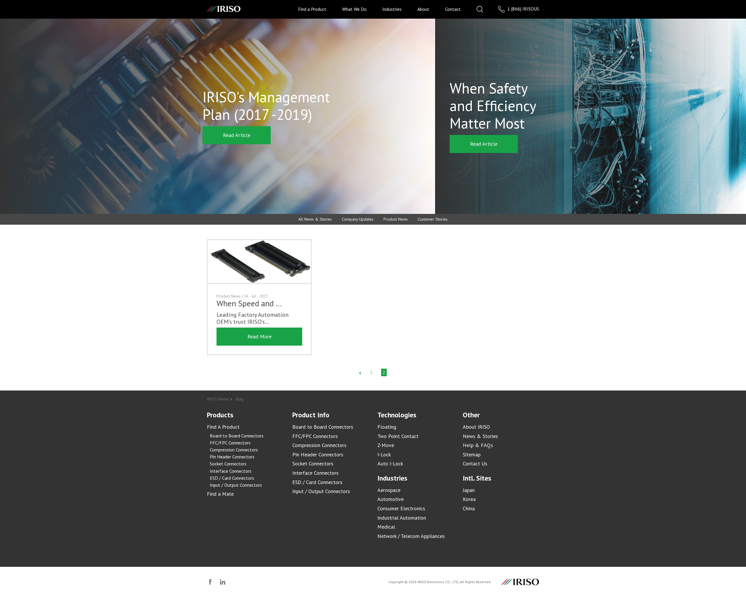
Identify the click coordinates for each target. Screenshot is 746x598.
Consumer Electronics (401, 508)
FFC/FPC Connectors (230, 443)
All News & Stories (315, 219)
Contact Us (475, 463)
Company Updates (358, 219)
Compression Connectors (234, 450)
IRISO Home (217, 399)
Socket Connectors (228, 464)
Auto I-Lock (390, 463)
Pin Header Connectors (232, 457)
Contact (453, 9)
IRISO (223, 9)
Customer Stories (433, 219)
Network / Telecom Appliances (411, 536)
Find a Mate (220, 493)
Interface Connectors (230, 471)
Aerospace (388, 490)
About (423, 9)
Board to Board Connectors (236, 436)
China (469, 508)
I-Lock (384, 454)
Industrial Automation (401, 517)
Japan (469, 490)
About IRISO (476, 426)
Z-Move (385, 445)
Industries (392, 9)
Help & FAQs (478, 445)
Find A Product (223, 426)
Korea (469, 499)
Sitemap (472, 454)
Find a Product (312, 9)
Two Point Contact (397, 436)
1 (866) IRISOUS (522, 9)
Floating (386, 426)
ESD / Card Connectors (232, 478)
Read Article (236, 135)
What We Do (354, 9)
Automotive (390, 499)
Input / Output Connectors (236, 485)
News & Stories (480, 436)
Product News (395, 219)
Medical (386, 526)
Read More (259, 336)
